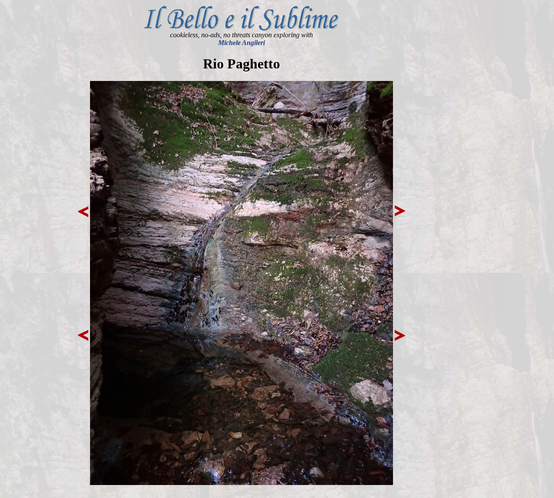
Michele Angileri (241, 42)
